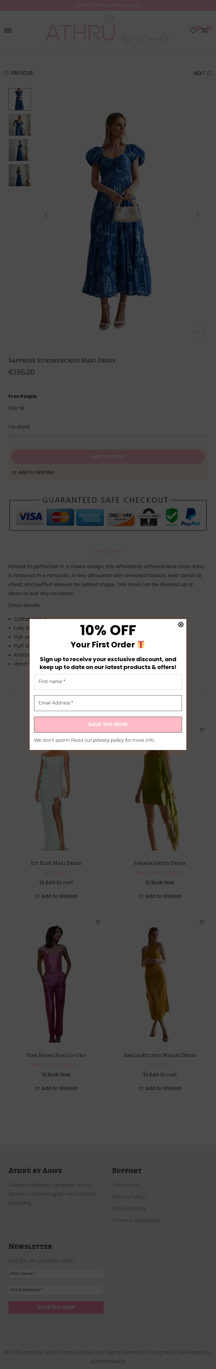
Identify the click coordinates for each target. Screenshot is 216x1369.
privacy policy (108, 740)
